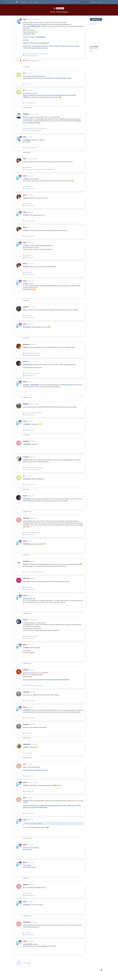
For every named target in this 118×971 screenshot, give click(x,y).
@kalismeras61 (41, 37)
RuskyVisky (28, 544)
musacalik (28, 479)
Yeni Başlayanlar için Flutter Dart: (32, 628)
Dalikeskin (28, 424)
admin (26, 747)
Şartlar (30, 2)
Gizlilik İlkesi (23, 2)
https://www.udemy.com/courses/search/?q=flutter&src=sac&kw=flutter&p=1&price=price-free (49, 95)
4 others (41, 128)
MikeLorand (28, 598)
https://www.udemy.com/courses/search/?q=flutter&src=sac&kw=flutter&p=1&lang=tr (47, 78)
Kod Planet (26, 40)
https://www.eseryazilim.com (31, 927)
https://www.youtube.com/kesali (32, 407)
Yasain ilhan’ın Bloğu (29, 37)
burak (26, 179)
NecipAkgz (28, 140)
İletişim (36, 2)
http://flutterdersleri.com (30, 24)
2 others (42, 53)
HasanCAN (28, 710)
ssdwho (27, 384)
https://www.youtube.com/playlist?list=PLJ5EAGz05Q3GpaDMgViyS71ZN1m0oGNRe (46, 679)
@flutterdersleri (35, 26)
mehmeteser (28, 944)
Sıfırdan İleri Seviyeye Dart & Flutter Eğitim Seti (36, 43)
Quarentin (28, 327)
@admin (25, 97)
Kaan (26, 785)
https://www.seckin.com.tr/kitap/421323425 (35, 770)
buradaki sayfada (65, 384)
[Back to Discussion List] (2, 2)
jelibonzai (27, 904)
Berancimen (28, 364)
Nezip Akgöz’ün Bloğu (29, 34)
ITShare (27, 647)
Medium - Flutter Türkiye (30, 310)
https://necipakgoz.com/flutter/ (32, 122)
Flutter (27, 198)
